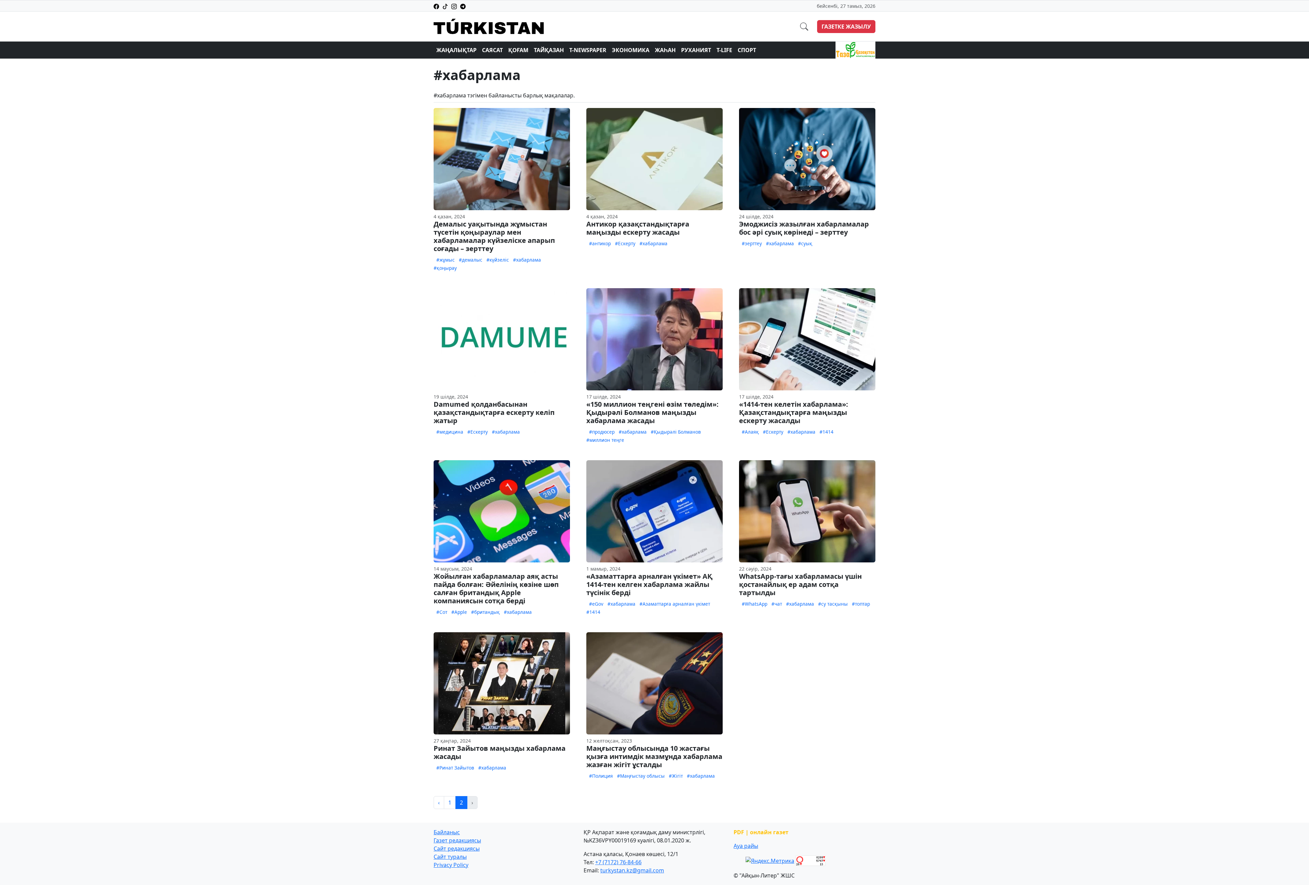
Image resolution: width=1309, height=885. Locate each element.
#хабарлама (527, 260)
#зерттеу (752, 243)
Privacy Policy (451, 865)
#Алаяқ (750, 432)
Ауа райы (746, 846)
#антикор (600, 243)
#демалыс (470, 260)
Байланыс (447, 832)
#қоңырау (445, 268)
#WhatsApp (754, 604)
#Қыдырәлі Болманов (676, 432)
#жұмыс (445, 260)
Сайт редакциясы (457, 848)
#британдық (485, 612)
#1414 (826, 432)
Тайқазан (549, 50)
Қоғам (518, 50)
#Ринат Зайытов (455, 767)
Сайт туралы (450, 856)
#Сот (441, 612)
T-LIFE (724, 50)
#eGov (596, 604)
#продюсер (602, 432)
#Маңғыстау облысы (641, 776)
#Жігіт (676, 776)
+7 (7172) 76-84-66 (618, 862)
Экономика (630, 50)
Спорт (747, 50)
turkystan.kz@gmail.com (632, 870)
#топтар (861, 604)
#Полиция (601, 776)
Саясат (492, 50)
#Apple (459, 612)
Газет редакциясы (457, 840)
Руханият (696, 50)
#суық (805, 243)
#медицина (449, 432)
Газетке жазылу (846, 26)
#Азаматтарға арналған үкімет (675, 604)
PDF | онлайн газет (761, 832)
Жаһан (665, 50)
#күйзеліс (497, 260)
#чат (776, 604)
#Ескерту (625, 243)
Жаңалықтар (456, 50)
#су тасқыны (833, 604)
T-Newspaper (587, 50)
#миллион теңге (605, 440)
